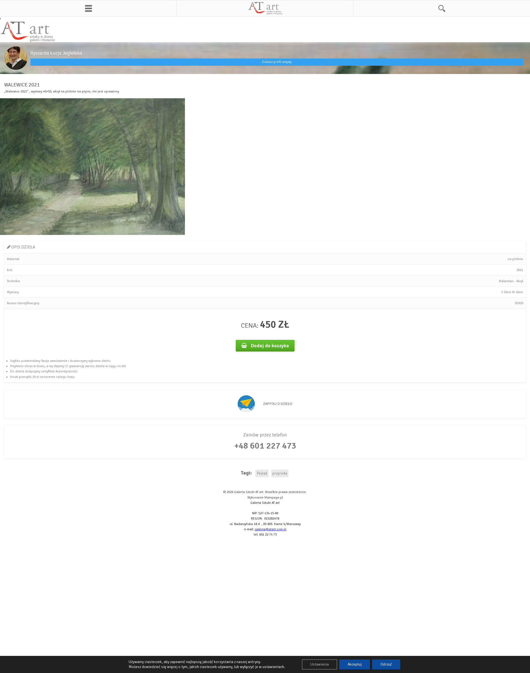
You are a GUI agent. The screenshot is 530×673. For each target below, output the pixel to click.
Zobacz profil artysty (277, 62)
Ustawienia (319, 664)
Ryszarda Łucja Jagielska (56, 53)
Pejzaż (262, 473)
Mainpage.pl (273, 498)
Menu (88, 8)
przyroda (279, 473)
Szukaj (441, 8)
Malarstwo (506, 281)
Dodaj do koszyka (269, 346)
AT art (265, 8)
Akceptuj (355, 664)
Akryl (519, 281)
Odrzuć (386, 664)
